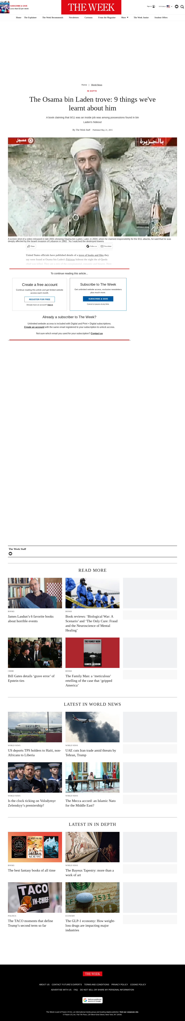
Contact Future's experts (67, 984)
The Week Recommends (52, 17)
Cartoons (88, 17)
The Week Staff (83, 130)
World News (96, 85)
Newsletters (74, 17)
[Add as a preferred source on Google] (92, 1000)
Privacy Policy (119, 984)
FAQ (76, 990)
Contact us (97, 333)
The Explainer (30, 17)
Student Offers (161, 17)
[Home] (18, 17)
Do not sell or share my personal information (107, 990)
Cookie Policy (138, 984)
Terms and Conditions (96, 984)
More (123, 17)
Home (84, 85)
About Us (44, 984)
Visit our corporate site (129, 1012)
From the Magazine (106, 17)
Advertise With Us (61, 990)
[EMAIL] (11, 554)
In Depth (92, 91)
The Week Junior (141, 17)
